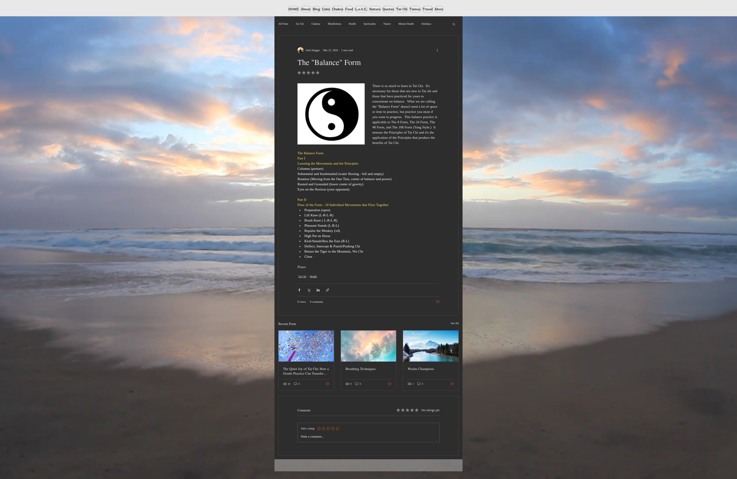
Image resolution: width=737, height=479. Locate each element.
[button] (454, 23)
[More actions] (437, 50)
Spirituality (370, 23)
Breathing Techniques (360, 368)
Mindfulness (334, 23)
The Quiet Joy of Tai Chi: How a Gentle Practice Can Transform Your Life (306, 371)
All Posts (283, 23)
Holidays (426, 23)
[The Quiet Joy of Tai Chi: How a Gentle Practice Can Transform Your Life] (306, 346)
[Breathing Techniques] (368, 346)
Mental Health (406, 23)
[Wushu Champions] (431, 346)
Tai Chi (300, 23)
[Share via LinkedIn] (318, 290)
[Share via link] (327, 290)
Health (352, 23)
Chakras (315, 23)
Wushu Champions (421, 368)
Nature (387, 23)
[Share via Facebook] (299, 290)
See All (455, 323)
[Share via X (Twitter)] (309, 290)
